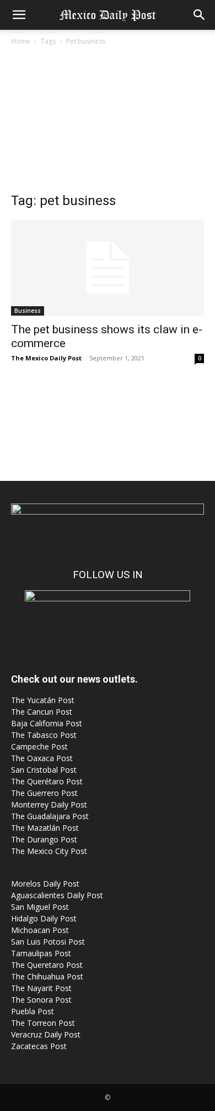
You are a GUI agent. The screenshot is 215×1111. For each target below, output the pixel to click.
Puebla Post (32, 1011)
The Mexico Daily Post (46, 358)
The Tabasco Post (44, 735)
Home (20, 41)
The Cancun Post (41, 711)
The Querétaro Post (47, 781)
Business (27, 311)
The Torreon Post (43, 1023)
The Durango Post (44, 839)
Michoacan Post (40, 930)
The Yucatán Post (42, 700)
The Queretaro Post (47, 965)
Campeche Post (39, 746)
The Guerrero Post (44, 793)
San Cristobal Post (44, 769)
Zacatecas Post (39, 1046)
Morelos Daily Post (45, 883)
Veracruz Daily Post (45, 1034)
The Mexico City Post (49, 851)
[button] (18, 15)
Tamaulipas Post (41, 953)
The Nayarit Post (41, 988)
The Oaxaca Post (42, 758)
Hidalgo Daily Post (44, 918)
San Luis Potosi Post (48, 941)
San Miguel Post (40, 907)
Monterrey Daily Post (49, 804)
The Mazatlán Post (45, 827)
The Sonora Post (41, 999)
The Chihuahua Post (47, 976)
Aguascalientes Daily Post (57, 895)
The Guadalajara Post (50, 816)
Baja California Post (46, 723)
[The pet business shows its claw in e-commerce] (107, 268)
